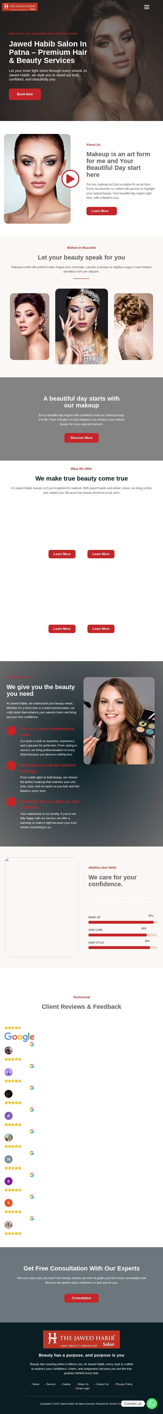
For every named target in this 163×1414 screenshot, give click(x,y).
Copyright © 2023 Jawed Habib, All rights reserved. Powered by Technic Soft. (81, 1403)
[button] (147, 7)
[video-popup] (70, 179)
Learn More (62, 554)
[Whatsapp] (152, 1403)
